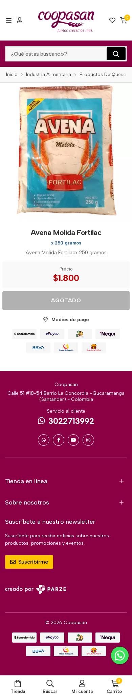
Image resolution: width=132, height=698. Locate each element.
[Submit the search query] (116, 53)
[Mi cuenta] (19, 20)
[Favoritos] (112, 20)
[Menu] (8, 20)
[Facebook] (58, 440)
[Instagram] (88, 440)
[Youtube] (73, 440)
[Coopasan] (66, 20)
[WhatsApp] (43, 440)
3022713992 (71, 421)
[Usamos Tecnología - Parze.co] (35, 589)
